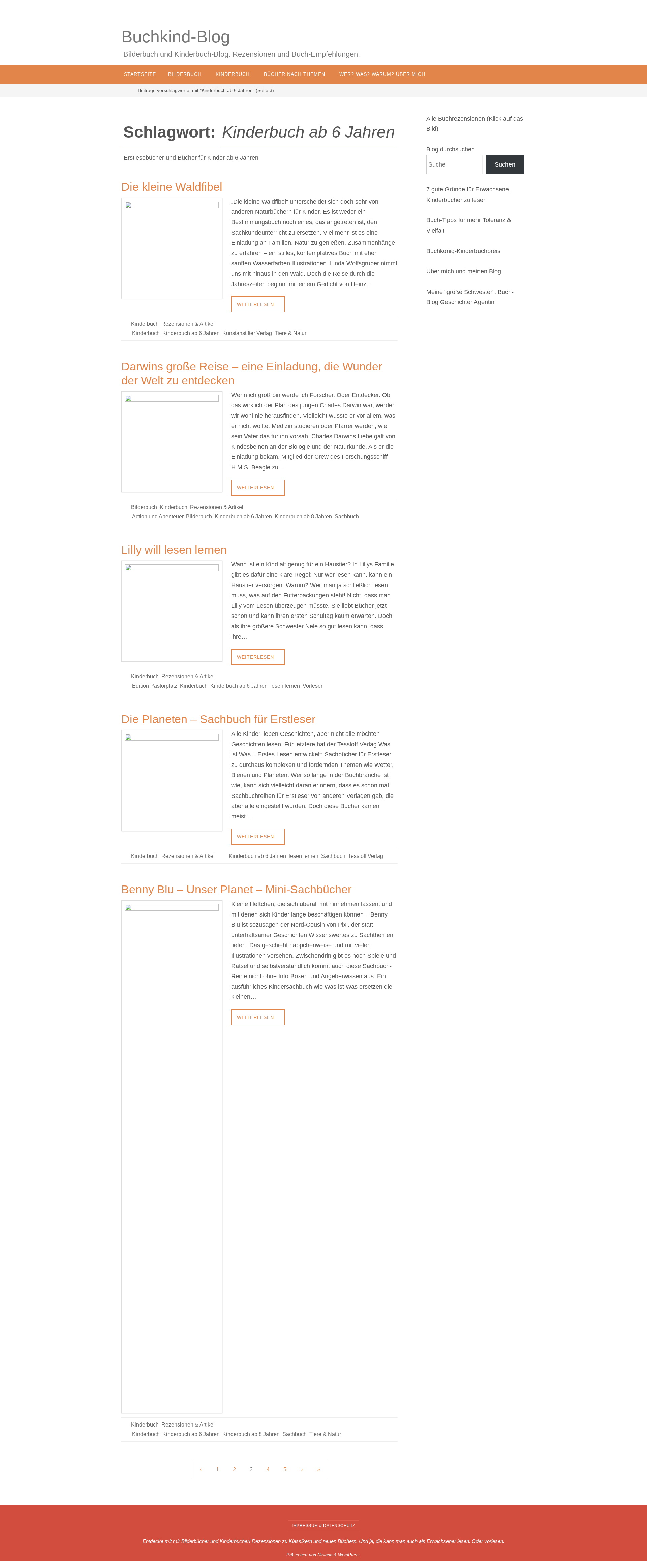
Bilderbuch (144, 507)
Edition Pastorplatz (154, 686)
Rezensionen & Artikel (188, 324)
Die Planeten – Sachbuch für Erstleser (218, 719)
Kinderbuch (145, 324)
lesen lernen (285, 686)
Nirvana (324, 1554)
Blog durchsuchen (450, 149)
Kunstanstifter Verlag (247, 333)
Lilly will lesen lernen (174, 549)
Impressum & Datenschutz (323, 1525)
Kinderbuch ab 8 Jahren (303, 516)
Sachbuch (347, 516)
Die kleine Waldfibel (171, 186)
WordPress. (349, 1554)
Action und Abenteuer (157, 516)
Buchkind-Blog (175, 36)
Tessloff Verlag (365, 856)
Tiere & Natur (290, 333)
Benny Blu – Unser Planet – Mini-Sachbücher (236, 889)
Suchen (505, 164)
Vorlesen (313, 686)
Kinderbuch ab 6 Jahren (191, 333)
